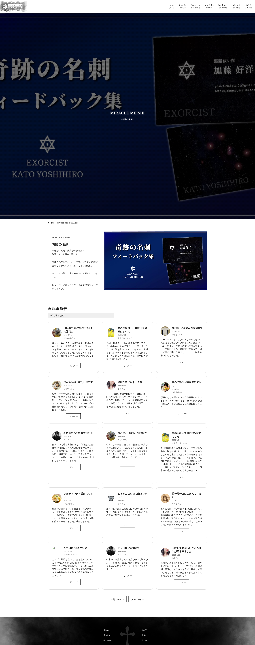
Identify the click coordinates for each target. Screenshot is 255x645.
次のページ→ (137, 599)
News (144, 640)
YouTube (145, 630)
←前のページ (117, 599)
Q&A (144, 635)
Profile (107, 635)
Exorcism (108, 640)
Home (106, 630)
